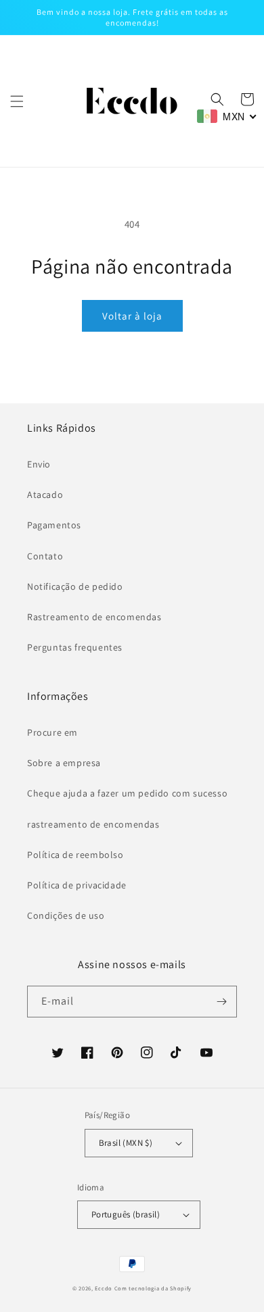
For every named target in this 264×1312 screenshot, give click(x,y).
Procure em (52, 732)
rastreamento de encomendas (93, 824)
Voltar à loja (132, 315)
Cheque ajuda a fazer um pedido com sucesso (127, 793)
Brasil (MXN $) (126, 1143)
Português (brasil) (125, 1214)
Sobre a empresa (64, 763)
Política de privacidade (77, 885)
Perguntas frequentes (75, 647)
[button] (17, 101)
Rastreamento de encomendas (94, 617)
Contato (45, 556)
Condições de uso (66, 915)
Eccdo (103, 1288)
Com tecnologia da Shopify (153, 1288)
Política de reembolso (75, 855)
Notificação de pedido (75, 586)
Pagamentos (54, 525)
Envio (39, 464)
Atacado (45, 494)
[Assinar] (221, 1001)
